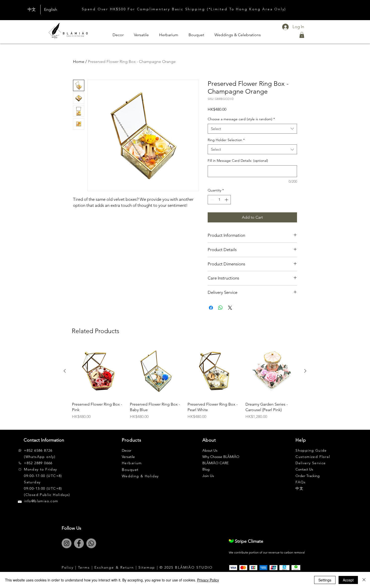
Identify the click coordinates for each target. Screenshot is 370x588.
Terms (84, 567)
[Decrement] (211, 199)
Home (78, 61)
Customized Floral (312, 456)
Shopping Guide (311, 450)
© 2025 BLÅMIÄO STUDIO (186, 567)
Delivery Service (310, 463)
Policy (68, 567)
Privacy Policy (208, 579)
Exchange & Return (114, 567)
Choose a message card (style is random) (241, 119)
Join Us (208, 476)
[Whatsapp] (91, 543)
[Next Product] (305, 371)
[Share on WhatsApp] (220, 308)
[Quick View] (98, 371)
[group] (185, 385)
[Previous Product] (65, 371)
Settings (324, 579)
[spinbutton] (219, 199)
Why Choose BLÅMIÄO (220, 456)
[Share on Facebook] (211, 308)
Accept (348, 579)
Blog (206, 469)
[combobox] (252, 129)
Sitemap (146, 567)
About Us (209, 450)
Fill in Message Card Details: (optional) (238, 160)
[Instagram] (66, 543)
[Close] (364, 580)
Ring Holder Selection (226, 140)
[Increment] (227, 199)
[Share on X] (230, 308)
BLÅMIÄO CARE (215, 463)
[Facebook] (79, 543)
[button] (301, 35)
